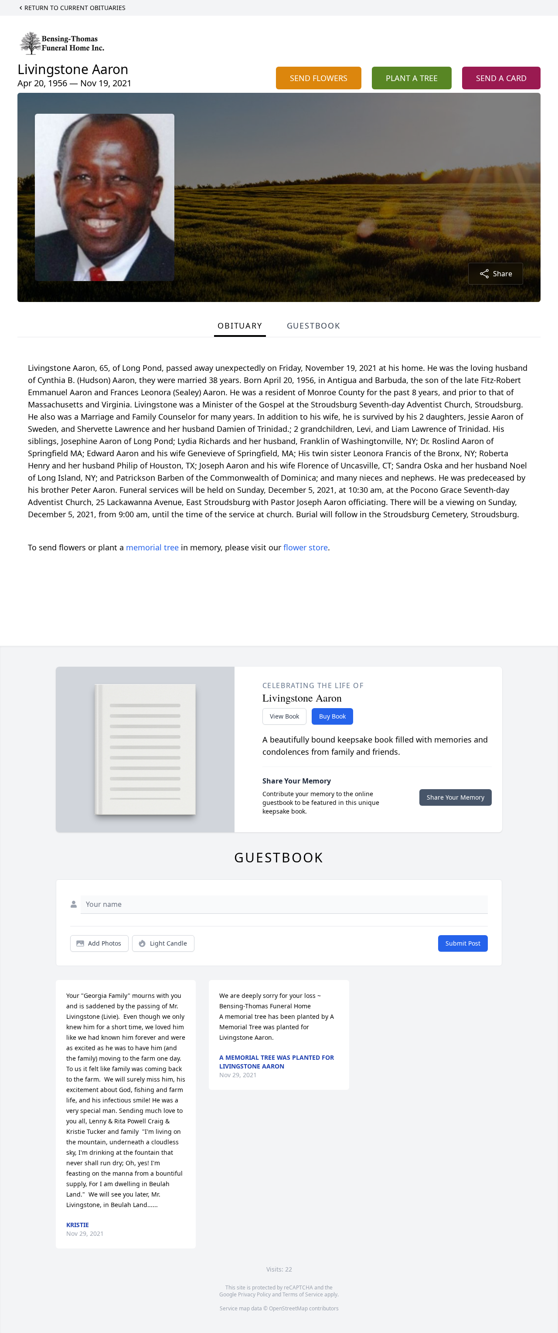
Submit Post (463, 943)
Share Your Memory (455, 797)
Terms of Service (302, 1294)
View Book (284, 716)
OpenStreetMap (288, 1308)
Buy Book (332, 716)
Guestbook (313, 325)
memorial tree (152, 547)
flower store (305, 547)
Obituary (240, 325)
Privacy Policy (254, 1294)
